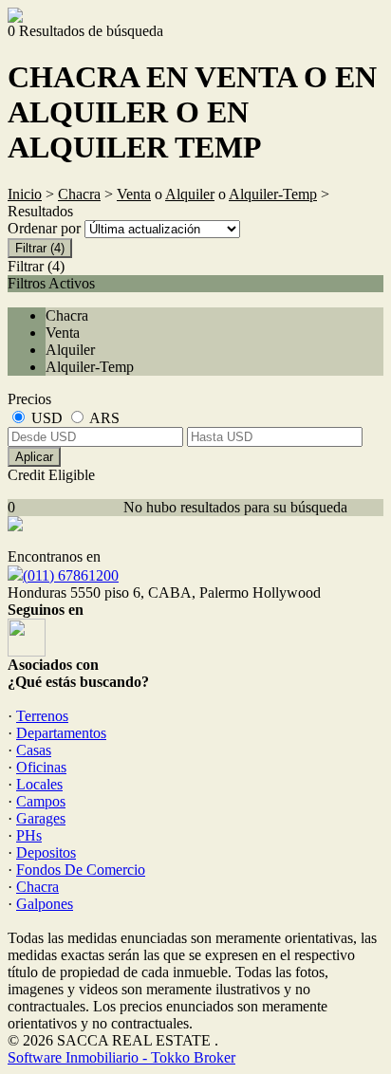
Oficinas (41, 767)
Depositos (46, 852)
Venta (134, 194)
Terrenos (42, 716)
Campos (40, 801)
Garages (40, 818)
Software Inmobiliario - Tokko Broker (121, 1057)
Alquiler (189, 194)
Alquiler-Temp (273, 194)
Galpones (44, 904)
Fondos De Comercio (80, 869)
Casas (33, 750)
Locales (39, 784)
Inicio (25, 194)
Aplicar (34, 457)
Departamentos (61, 733)
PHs (29, 835)
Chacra (79, 194)
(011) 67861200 (71, 575)
